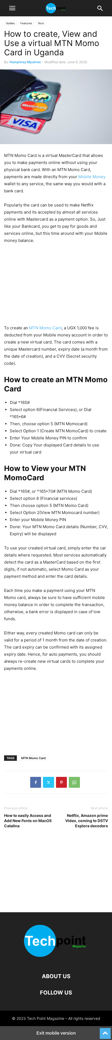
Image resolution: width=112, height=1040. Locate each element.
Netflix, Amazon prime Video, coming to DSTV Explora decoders (86, 820)
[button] (12, 8)
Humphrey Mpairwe (25, 62)
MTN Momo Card (45, 327)
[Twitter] (48, 782)
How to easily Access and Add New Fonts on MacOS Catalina (28, 820)
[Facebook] (35, 782)
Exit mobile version (56, 1033)
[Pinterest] (61, 782)
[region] (56, 286)
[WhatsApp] (74, 782)
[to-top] (105, 1031)
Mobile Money (91, 176)
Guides (10, 23)
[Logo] (56, 959)
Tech (41, 23)
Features (26, 23)
